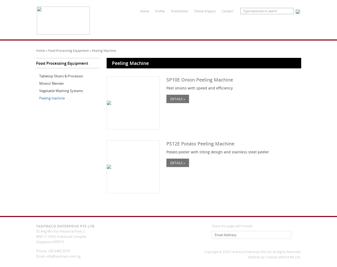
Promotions (179, 11)
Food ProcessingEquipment (187, 26)
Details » (177, 99)
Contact (227, 11)
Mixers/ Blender (51, 83)
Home (144, 11)
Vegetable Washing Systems (61, 90)
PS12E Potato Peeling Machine (200, 143)
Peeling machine (52, 98)
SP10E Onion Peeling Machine (199, 80)
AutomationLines (215, 26)
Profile (160, 11)
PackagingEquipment (123, 26)
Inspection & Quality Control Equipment (246, 26)
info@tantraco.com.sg (63, 256)
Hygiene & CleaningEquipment (284, 26)
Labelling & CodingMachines (153, 26)
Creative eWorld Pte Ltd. (282, 257)
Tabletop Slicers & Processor (61, 76)
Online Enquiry (205, 11)
